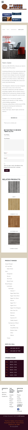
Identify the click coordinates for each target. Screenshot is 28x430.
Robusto (12, 315)
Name (5, 153)
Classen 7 (12, 290)
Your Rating (6, 134)
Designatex (13, 29)
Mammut (12, 312)
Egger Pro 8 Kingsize (15, 308)
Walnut (12, 335)
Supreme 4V (13, 317)
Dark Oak (12, 325)
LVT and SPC (8, 266)
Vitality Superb (13, 320)
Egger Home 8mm (14, 295)
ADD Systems (21, 416)
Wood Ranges (8, 283)
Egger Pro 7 (13, 303)
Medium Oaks (13, 330)
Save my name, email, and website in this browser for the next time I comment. (13, 166)
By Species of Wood (14, 323)
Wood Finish (10, 281)
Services (4, 394)
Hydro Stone (10, 268)
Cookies (19, 398)
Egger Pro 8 (13, 305)
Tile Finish (9, 278)
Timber (8, 338)
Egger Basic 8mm (14, 293)
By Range (11, 288)
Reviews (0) (14, 117)
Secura (8, 276)
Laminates (9, 286)
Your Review (7, 138)
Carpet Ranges (9, 264)
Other (11, 332)
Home (3, 29)
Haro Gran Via (13, 310)
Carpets (11, 395)
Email (5, 158)
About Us (4, 392)
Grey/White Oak (14, 327)
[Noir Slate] (14, 58)
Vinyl (8, 29)
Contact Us (4, 396)
